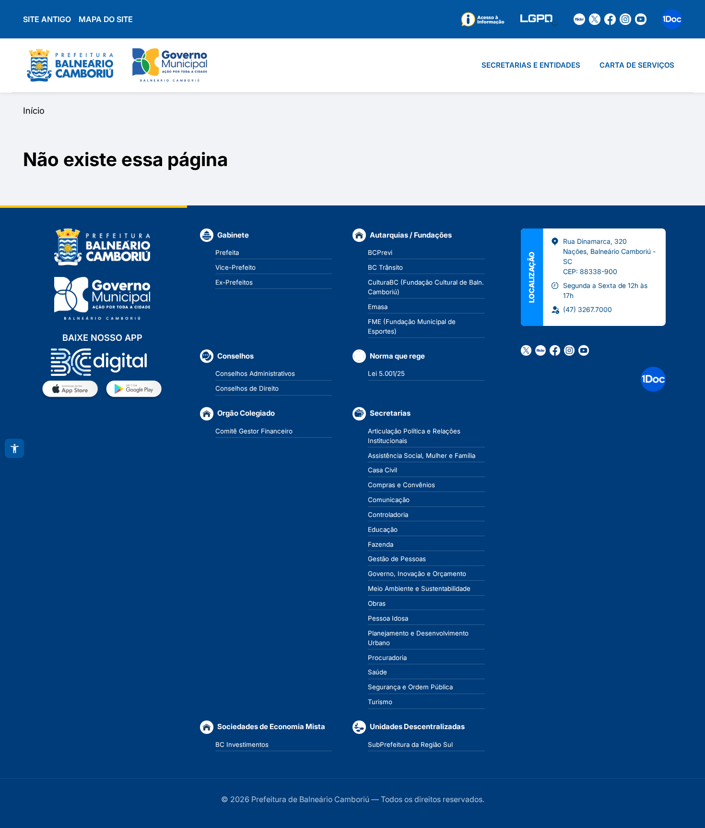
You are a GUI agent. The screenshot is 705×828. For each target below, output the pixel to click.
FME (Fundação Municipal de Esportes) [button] (412, 326)
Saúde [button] (377, 672)
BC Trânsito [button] (385, 267)
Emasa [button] (378, 307)
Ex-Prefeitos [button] (234, 282)
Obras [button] (377, 603)
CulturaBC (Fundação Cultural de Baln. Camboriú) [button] (426, 287)
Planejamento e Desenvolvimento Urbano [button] (418, 638)
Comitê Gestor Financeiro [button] (254, 431)
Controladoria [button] (388, 514)
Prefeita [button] (227, 252)
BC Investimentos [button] (242, 744)
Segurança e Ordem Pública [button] (410, 687)
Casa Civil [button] (382, 470)
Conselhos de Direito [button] (247, 388)
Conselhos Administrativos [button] (255, 373)
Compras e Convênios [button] (401, 485)
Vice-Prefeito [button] (235, 267)
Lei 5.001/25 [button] (386, 373)
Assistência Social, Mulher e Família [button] (421, 455)
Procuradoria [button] (387, 657)
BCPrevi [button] (380, 252)
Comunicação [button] (389, 500)
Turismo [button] (380, 702)
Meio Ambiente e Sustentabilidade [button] (419, 588)
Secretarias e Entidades (531, 65)
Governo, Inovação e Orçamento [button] (417, 573)
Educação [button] (383, 529)
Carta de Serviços (636, 65)
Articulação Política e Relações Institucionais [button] (414, 435)
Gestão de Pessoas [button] (397, 559)
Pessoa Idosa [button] (388, 618)
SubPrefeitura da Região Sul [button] (410, 744)
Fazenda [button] (380, 544)
